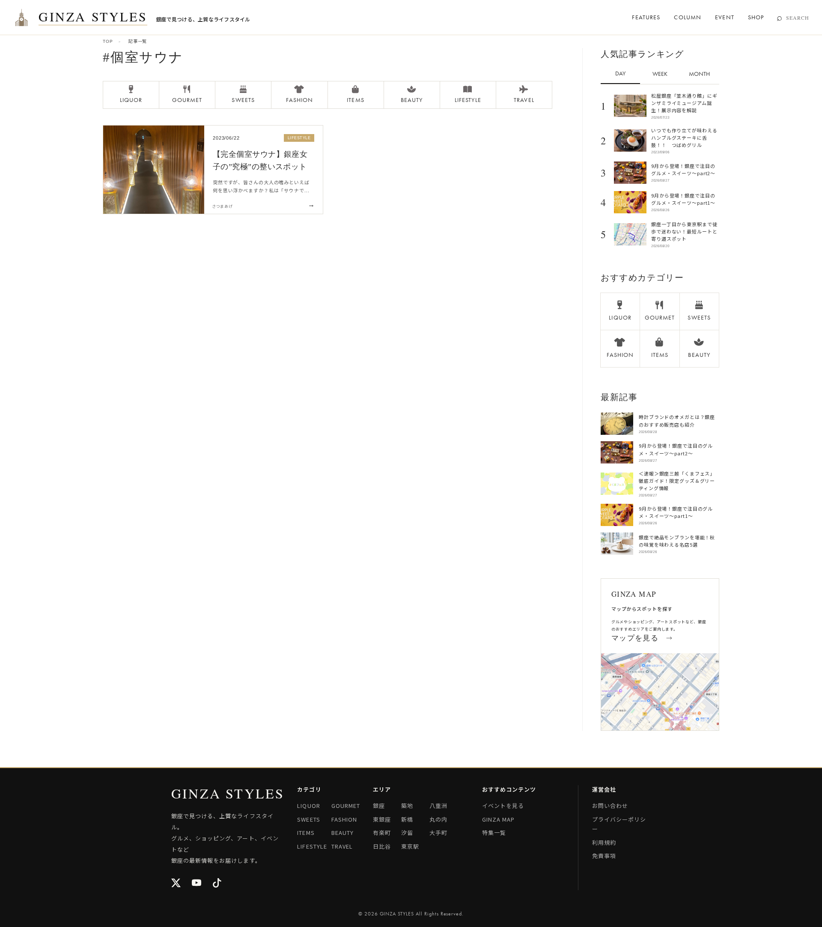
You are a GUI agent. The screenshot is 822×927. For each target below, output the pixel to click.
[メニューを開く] (21, 17)
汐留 (407, 832)
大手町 (438, 832)
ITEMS (305, 832)
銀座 (379, 805)
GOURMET (345, 805)
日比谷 (382, 846)
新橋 (407, 819)
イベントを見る (503, 805)
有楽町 (382, 832)
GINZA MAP (498, 819)
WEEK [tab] (659, 74)
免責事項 (604, 856)
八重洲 (438, 805)
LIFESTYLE (312, 846)
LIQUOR (308, 805)
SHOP (756, 17)
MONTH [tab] (699, 74)
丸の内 (438, 819)
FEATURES (646, 17)
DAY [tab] (620, 73)
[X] (176, 883)
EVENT (724, 17)
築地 (407, 805)
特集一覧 (494, 832)
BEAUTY (342, 832)
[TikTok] (217, 883)
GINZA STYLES (93, 17)
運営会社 (604, 789)
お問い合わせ (610, 805)
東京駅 (410, 846)
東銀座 (382, 819)
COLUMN (687, 17)
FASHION (344, 819)
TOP (108, 41)
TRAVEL (342, 846)
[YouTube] (197, 883)
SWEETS (308, 819)
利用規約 (604, 842)
